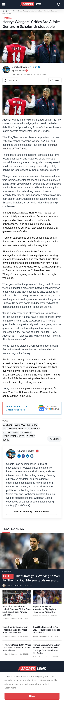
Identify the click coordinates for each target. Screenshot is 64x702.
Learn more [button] (10, 687)
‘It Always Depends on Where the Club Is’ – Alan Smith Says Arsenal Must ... (16, 648)
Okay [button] (32, 696)
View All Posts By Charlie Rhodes (31, 511)
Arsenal (11, 11)
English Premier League (16, 429)
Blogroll (20, 425)
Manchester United (13, 436)
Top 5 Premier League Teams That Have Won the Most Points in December (15, 630)
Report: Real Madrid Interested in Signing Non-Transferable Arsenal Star (45, 609)
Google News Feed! (15, 409)
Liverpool (26, 432)
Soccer (7, 571)
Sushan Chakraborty (14, 585)
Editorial (32, 425)
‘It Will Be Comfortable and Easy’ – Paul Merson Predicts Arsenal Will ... (46, 630)
